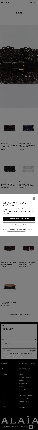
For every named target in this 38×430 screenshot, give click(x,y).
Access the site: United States (19, 219)
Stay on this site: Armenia (19, 224)
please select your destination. (16, 231)
